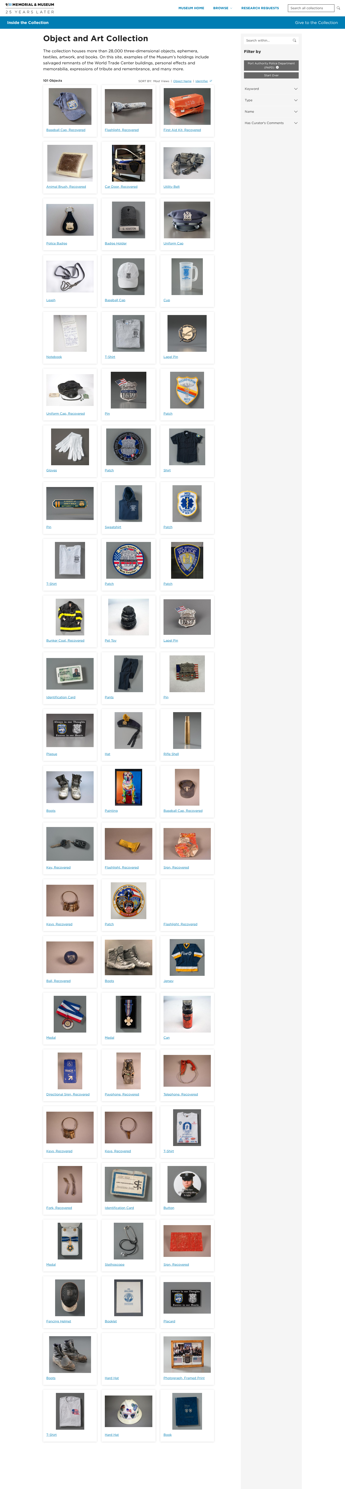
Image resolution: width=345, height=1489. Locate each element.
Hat (107, 754)
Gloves (51, 470)
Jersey (168, 981)
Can (167, 1038)
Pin (107, 413)
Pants (109, 697)
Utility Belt (172, 187)
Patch (168, 413)
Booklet (111, 1321)
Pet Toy (110, 640)
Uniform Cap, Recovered (65, 413)
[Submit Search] (338, 8)
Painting (111, 811)
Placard (169, 1321)
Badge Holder (116, 243)
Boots (51, 811)
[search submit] (294, 40)
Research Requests (260, 8)
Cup (167, 300)
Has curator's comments (264, 123)
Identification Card (60, 697)
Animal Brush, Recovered (66, 187)
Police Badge (56, 243)
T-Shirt (110, 357)
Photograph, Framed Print (184, 1378)
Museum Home (191, 8)
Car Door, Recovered (121, 187)
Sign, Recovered (176, 867)
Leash (51, 300)
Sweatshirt (113, 527)
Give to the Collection (316, 22)
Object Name (182, 81)
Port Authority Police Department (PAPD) (271, 65)
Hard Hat (112, 1378)
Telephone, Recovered (181, 1094)
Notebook (54, 357)
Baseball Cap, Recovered (65, 130)
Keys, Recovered (59, 924)
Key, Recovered (58, 867)
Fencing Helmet (58, 1321)
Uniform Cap (173, 243)
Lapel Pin (171, 357)
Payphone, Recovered (122, 1094)
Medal (51, 1038)
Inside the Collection (28, 22)
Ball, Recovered (58, 981)
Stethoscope (114, 1264)
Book (168, 1435)
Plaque (51, 754)
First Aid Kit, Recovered (182, 130)
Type (248, 100)
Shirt (167, 470)
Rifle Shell (171, 754)
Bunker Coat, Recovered (65, 640)
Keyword (252, 89)
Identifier (201, 81)
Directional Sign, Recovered (68, 1094)
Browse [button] (220, 8)
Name (249, 111)
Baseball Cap (115, 300)
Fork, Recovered (59, 1208)
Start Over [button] (271, 75)
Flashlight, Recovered (122, 130)
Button (169, 1208)
